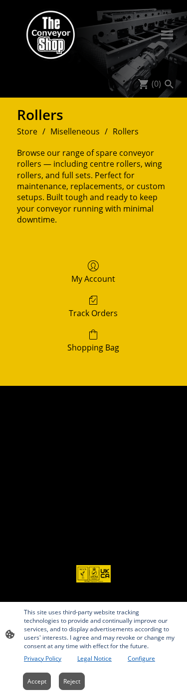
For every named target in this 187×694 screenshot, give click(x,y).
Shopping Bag (93, 347)
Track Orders (93, 313)
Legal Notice (94, 658)
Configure (141, 658)
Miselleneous (75, 131)
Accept (36, 681)
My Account (93, 278)
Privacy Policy (42, 658)
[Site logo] (51, 34)
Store (27, 131)
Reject (71, 681)
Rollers (126, 131)
